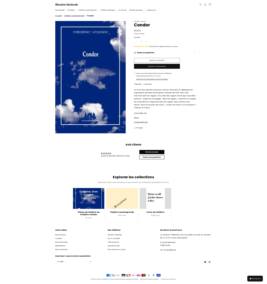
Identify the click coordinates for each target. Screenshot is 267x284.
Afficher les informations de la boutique (152, 79)
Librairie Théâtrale (115, 235)
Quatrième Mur (114, 246)
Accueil (58, 16)
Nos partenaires (61, 242)
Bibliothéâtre (60, 246)
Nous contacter (61, 249)
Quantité (137, 37)
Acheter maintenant (157, 66)
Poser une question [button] (152, 157)
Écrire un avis (151, 152)
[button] (71, 10)
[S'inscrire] (90, 261)
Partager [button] (139, 128)
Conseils (58, 238)
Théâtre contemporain (74, 16)
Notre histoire (60, 235)
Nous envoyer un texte (117, 249)
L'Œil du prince (113, 242)
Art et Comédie (114, 238)
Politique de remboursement (149, 279)
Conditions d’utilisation (168, 279)
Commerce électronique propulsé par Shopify (123, 279)
